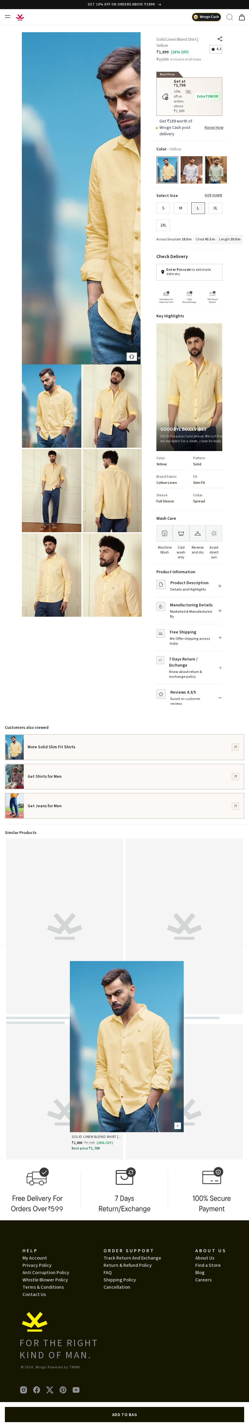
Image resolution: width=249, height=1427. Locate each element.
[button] (139, 358)
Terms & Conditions (43, 1287)
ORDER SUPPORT (129, 1250)
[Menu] (7, 16)
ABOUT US (211, 1250)
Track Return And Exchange (132, 1258)
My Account (34, 1258)
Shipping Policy (120, 1280)
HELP (30, 1250)
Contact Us (34, 1294)
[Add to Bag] (176, 1125)
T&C (189, 92)
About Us (204, 1258)
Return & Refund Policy (128, 1265)
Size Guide (213, 195)
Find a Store (208, 1265)
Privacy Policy (37, 1265)
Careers (203, 1280)
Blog (200, 1272)
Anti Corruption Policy (45, 1272)
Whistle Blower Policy (45, 1280)
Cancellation (117, 1287)
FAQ (108, 1272)
